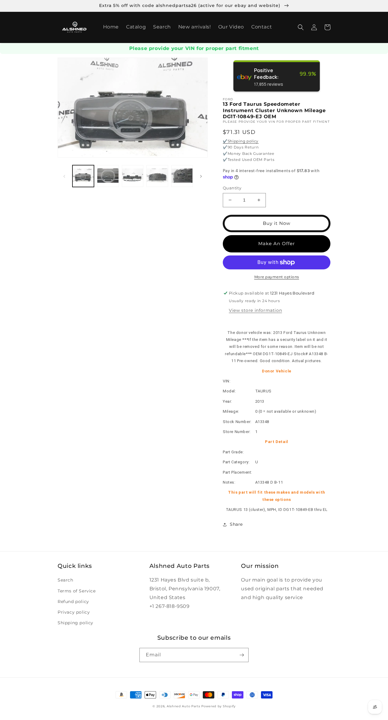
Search (65, 580)
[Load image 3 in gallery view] (132, 176)
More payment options (276, 277)
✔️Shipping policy (241, 141)
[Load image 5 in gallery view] (182, 176)
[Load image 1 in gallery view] (83, 176)
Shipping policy (75, 622)
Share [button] (236, 524)
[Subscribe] (241, 655)
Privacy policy (74, 612)
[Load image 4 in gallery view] (157, 176)
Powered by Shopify (218, 706)
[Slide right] (201, 176)
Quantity (232, 187)
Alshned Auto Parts (183, 706)
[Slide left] (64, 176)
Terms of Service (77, 591)
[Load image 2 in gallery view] (108, 176)
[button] (300, 27)
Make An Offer (276, 243)
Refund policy (73, 601)
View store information (255, 310)
